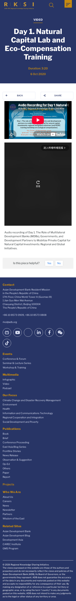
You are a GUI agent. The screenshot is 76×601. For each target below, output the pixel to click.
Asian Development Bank (17, 531)
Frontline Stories (12, 451)
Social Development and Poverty (20, 421)
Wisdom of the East (13, 518)
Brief (5, 438)
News (6, 505)
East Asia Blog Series (14, 446)
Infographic (9, 379)
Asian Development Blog (16, 535)
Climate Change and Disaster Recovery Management (32, 400)
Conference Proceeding (16, 442)
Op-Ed (6, 464)
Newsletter (9, 509)
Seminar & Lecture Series (17, 363)
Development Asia (13, 539)
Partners (7, 514)
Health (6, 408)
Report (6, 476)
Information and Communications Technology (28, 413)
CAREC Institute (12, 544)
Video (6, 383)
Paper (6, 472)
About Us (8, 496)
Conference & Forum (14, 358)
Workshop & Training (14, 367)
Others (6, 468)
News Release (10, 455)
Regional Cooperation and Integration (23, 417)
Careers (7, 501)
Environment (10, 404)
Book (6, 433)
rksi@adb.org (10, 322)
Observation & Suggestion (17, 459)
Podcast (7, 388)
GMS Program (10, 548)
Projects (8, 484)
